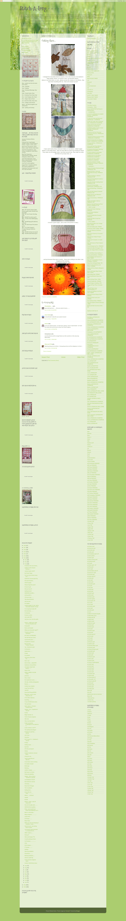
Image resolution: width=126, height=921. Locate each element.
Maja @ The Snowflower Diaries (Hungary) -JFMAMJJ (94, 260)
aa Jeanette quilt (91, 583)
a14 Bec (89, 734)
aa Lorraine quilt (91, 606)
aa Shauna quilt (91, 656)
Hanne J (89, 437)
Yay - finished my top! (30, 647)
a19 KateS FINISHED (92, 497)
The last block (28, 704)
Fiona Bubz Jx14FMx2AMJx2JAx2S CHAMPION (92, 346)
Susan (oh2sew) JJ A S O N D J (94, 58)
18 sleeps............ (28, 783)
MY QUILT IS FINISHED (30, 635)
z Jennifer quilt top (91, 701)
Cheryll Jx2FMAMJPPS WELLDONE (92, 329)
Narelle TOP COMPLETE (93, 71)
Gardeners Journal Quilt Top (31, 578)
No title (26, 799)
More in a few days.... (29, 812)
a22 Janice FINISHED (92, 502)
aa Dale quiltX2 (90, 555)
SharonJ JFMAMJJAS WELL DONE (95, 406)
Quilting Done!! (28, 591)
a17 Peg (89, 739)
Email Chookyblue (26, 50)
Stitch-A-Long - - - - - (41, 8)
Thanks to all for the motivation (29, 633)
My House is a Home (29, 772)
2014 (25, 553)
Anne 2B (89, 692)
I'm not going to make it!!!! (30, 608)
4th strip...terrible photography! (32, 682)
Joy (88, 87)
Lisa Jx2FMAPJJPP (92, 374)
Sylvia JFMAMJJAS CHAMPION (95, 417)
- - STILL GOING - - (91, 221)
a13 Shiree (89, 732)
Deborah (89, 433)
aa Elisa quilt (90, 567)
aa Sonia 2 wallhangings (93, 662)
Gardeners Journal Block (30, 665)
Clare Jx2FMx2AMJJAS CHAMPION (92, 334)
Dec (26, 559)
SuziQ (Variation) (91, 457)
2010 (25, 886)
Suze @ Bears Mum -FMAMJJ (94, 300)
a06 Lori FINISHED (91, 472)
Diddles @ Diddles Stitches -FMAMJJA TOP (94, 201)
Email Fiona (25, 46)
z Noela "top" (90, 792)
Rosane (89, 450)
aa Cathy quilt (90, 552)
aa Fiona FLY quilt (91, 572)
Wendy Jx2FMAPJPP (92, 423)
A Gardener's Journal (29, 641)
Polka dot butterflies (29, 774)
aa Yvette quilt (90, 688)
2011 (25, 884)
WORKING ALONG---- (30, 593)
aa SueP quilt (90, 664)
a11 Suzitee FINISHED (92, 482)
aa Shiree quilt (90, 660)
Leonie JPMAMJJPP (92, 372)
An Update (27, 603)
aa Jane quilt (90, 582)
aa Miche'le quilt (91, 623)
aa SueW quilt (90, 668)
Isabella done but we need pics (94, 694)
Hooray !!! (27, 834)
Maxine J (89, 54)
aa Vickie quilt (90, 684)
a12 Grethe (89, 730)
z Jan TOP (89, 525)
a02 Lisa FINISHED (92, 465)
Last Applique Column (30, 779)
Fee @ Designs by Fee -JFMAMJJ (95, 246)
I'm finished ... (28, 649)
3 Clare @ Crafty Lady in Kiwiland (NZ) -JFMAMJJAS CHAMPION (95, 122)
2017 (25, 547)
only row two (27, 601)
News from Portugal (29, 785)
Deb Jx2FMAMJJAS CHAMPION (95, 339)
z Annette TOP (90, 521)
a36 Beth (89, 775)
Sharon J (89, 56)
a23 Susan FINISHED (92, 504)
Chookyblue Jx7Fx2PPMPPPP (94, 332)
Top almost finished (29, 599)
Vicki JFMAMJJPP (91, 421)
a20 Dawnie (90, 745)
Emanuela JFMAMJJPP (92, 342)
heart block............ (29, 853)
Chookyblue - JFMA (92, 107)
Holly (88, 84)
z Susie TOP (90, 536)
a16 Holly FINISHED (92, 491)
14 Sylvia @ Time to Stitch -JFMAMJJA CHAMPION (93, 159)
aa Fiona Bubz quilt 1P (92, 570)
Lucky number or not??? (30, 727)
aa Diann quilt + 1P (91, 565)
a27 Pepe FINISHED (92, 512)
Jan (26, 882)
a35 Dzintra (90, 771)
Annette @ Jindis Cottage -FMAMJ (95, 228)
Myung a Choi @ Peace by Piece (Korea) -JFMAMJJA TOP (95, 204)
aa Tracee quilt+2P (91, 681)
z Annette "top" (90, 777)
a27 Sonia (89, 758)
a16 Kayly (89, 737)
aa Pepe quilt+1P (91, 634)
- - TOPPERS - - (91, 166)
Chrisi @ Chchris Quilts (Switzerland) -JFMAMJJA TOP (94, 186)
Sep (26, 865)
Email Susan (25, 52)
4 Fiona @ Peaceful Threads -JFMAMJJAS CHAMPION (94, 125)
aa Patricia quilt (90, 630)
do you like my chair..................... (29, 792)
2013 (25, 555)
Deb (88, 65)
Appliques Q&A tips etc (92, 310)
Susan (46, 323)
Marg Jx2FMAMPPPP (92, 378)
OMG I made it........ (29, 832)
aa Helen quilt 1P (91, 576)
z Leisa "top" (90, 786)
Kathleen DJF (90, 442)
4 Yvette (89, 715)
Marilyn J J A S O (91, 60)
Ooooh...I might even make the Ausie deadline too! (31, 623)
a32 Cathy (89, 766)
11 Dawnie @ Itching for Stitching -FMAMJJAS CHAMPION (95, 150)
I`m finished (27, 613)
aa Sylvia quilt (90, 675)
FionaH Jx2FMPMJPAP (92, 349)
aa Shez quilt (90, 658)
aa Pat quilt (90, 628)
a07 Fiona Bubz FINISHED (93, 474)
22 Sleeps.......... (28, 818)
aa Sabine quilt (90, 643)
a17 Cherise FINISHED (92, 493)
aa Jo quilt (89, 585)
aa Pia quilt (90, 638)
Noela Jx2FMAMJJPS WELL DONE (95, 391)
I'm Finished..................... (30, 841)
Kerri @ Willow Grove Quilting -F (94, 253)
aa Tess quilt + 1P (91, 679)
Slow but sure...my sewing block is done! (31, 827)
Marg (88, 76)
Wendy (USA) (90, 72)
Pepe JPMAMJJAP (91, 394)
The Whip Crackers (91, 105)
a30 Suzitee (90, 762)
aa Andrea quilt (90, 546)
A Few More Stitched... (30, 697)
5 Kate (88, 717)
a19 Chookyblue (91, 743)
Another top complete (30, 686)
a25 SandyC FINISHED (92, 508)
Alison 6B (89, 690)
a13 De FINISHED (91, 485)
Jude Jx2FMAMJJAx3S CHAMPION (92, 363)
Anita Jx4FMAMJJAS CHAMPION (95, 320)
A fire (26, 843)
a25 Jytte (89, 754)
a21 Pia (89, 747)
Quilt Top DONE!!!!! (29, 851)
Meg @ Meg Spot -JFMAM (93, 274)
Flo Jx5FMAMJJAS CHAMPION (94, 350)
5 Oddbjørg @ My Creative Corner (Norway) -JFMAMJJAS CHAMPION (95, 129)
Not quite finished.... (29, 580)
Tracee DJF (90, 459)
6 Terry (88, 719)
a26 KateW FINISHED (92, 510)
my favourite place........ (30, 639)
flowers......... (27, 684)
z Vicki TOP (90, 540)
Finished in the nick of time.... (31, 565)
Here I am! (27, 660)
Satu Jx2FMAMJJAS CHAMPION (95, 401)
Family (26, 712)
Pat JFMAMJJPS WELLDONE (94, 392)
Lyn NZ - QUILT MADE (92, 95)
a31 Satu (89, 764)
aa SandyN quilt (91, 651)
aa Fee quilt (90, 568)
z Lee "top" (89, 784)
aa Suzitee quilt (90, 673)
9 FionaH (89, 724)
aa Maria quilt (90, 619)
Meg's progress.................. (30, 814)
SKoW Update (28, 582)
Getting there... (28, 790)
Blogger (78, 911)
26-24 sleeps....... (28, 845)
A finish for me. (28, 756)
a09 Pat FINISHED (91, 478)
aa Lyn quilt (90, 608)
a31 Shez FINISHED (92, 519)
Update (26, 797)
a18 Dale (89, 741)
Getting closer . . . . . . (29, 744)
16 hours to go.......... (29, 597)
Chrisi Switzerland (91, 85)
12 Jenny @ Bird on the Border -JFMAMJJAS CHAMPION (94, 153)
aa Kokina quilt (90, 596)
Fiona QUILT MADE (92, 99)
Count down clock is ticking (31, 761)
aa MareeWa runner (91, 615)
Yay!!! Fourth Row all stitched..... (29, 759)
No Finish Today (28, 573)
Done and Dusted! (29, 628)
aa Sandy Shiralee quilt (92, 649)
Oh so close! (27, 677)
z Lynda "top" (90, 788)
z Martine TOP (90, 530)
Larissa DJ (89, 446)
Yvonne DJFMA (91, 461)
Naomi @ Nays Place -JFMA (94, 279)
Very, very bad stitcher (30, 721)
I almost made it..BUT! (30, 571)
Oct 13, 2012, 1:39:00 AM (50, 339)
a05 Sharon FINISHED (92, 470)
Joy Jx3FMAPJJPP (91, 361)
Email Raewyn (25, 48)
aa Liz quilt (89, 602)
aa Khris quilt (90, 595)
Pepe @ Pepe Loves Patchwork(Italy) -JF (92, 289)
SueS (88, 454)
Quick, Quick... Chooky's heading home (30, 706)
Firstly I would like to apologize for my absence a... (32, 724)
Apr (26, 876)
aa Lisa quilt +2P (91, 600)
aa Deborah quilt (91, 561)
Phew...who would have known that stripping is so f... (32, 809)
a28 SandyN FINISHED (92, 514)
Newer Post (46, 357)
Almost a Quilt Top (29, 857)
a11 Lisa (89, 728)
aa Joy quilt (90, 587)
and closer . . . (28, 735)
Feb (26, 880)
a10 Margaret (90, 726)
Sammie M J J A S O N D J (93, 52)
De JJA (89, 67)
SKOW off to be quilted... (30, 807)
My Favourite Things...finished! (29, 644)
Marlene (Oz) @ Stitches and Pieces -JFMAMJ (94, 265)
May (26, 874)
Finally (26, 653)
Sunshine (27, 737)
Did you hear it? (28, 589)
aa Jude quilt (90, 589)
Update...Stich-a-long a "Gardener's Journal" (30, 777)
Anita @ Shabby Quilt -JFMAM (94, 226)
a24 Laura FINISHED (92, 506)
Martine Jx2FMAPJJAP (92, 387)
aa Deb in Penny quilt (92, 559)
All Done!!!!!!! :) (28, 595)
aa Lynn (89, 611)
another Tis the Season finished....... (30, 568)
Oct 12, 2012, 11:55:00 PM (51, 329)
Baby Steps (27, 820)
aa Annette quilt (90, 550)
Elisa (88, 435)
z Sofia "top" (90, 794)
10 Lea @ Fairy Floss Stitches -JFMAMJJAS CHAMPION (94, 147)
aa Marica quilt (90, 621)
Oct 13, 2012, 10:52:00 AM (51, 348)
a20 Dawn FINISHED (92, 499)
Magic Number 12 (29, 714)
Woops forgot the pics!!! (30, 584)
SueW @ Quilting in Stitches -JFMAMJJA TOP (94, 176)
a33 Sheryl (89, 767)
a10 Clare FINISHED (92, 480)
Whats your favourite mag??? (31, 630)
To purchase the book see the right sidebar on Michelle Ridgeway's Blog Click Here (30, 41)
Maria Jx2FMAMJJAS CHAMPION (95, 382)
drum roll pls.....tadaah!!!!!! (30, 662)
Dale (88, 431)
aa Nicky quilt (90, 625)
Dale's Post (27, 670)
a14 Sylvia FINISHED (92, 487)
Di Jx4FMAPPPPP (91, 340)
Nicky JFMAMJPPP (91, 389)
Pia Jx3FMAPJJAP (91, 396)
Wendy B (89, 82)
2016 (25, 549)
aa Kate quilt (90, 591)
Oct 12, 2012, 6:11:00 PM (50, 310)
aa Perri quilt (90, 636)
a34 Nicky (89, 769)
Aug (26, 867)
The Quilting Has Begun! (30, 729)
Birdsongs (27, 766)
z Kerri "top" (90, 782)
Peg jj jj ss (89, 74)
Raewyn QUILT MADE (92, 97)
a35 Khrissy (90, 773)
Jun (26, 871)
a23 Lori (89, 750)
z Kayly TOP (90, 527)
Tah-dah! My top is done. (30, 637)
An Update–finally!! (29, 763)
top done (27, 746)
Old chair (27, 718)
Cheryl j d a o (90, 69)
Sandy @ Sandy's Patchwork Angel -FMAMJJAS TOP (95, 169)
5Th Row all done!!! (29, 748)
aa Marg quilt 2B (91, 617)
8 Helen (89, 722)
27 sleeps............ (28, 847)
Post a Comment (47, 351)
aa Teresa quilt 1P (91, 677)
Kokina (89, 444)
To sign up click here (27, 38)
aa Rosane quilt (91, 641)
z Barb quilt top (90, 698)
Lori (88, 80)
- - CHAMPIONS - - (91, 112)
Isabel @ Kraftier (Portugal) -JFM (95, 248)
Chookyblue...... (48, 306)
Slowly (26, 751)
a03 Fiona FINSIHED (92, 467)
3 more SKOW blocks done (31, 701)
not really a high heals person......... (30, 667)
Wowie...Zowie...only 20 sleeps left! (30, 802)
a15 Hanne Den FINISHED (93, 489)
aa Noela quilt (90, 626)
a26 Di (88, 756)
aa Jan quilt (90, 580)
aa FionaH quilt (90, 574)
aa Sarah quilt (90, 653)
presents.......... (28, 675)
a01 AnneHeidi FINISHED (93, 463)
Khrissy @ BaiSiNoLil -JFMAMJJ (95, 254)
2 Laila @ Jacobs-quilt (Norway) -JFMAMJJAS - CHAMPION (95, 119)
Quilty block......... (28, 651)
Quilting (26, 849)
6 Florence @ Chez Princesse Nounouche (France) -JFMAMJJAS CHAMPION (95, 133)
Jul (25, 869)
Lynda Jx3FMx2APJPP (92, 376)
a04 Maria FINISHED (92, 469)
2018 (25, 545)
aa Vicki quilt (90, 683)
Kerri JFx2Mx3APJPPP (92, 367)
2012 (25, 558)
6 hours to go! (28, 586)
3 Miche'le (89, 713)
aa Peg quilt (90, 632)
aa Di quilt (89, 563)
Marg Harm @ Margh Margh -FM (94, 263)
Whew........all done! (29, 795)
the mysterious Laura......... (31, 679)
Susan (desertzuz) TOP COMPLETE (92, 63)
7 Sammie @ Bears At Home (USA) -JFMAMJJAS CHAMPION (95, 137)
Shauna (89, 452)
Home (63, 357)
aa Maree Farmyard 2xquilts (93, 613)
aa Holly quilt (90, 578)
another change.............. (30, 770)
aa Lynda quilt (90, 610)
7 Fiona (89, 721)
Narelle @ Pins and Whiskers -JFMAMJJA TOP (94, 195)
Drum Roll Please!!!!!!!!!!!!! (30, 692)
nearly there (27, 816)
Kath (88, 441)
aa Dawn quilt (90, 557)
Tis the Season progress (30, 716)
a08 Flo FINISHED (91, 476)
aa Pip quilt (90, 640)
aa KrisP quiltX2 (91, 598)
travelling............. (28, 699)
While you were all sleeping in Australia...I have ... (32, 823)
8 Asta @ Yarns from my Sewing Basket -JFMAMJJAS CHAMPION (95, 140)
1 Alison (89, 709)
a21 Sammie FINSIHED (92, 500)
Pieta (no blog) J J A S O (93, 51)
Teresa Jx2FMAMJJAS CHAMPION (95, 419)
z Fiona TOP (90, 523)
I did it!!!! (26, 690)
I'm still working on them (30, 839)
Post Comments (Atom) (53, 360)
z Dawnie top (90, 699)
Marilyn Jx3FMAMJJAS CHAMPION (92, 384)
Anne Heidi (47, 314)
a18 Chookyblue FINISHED (93, 495)
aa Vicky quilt (90, 686)
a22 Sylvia (89, 749)
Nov (26, 561)
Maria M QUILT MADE (92, 78)
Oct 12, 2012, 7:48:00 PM (50, 318)
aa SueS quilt (90, 666)
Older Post (80, 357)
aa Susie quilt (90, 669)
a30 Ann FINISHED (91, 517)
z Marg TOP (90, 528)
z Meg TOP (90, 532)
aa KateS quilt (90, 593)
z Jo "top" (89, 780)
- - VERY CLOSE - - (91, 207)
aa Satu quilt (90, 654)
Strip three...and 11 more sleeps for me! (30, 695)
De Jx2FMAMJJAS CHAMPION (94, 337)
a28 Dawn (89, 760)
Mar (26, 878)
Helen (88, 439)
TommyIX (68, 911)
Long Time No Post (29, 688)
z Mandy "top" (90, 790)
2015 (25, 551)
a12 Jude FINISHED (92, 484)
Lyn (88, 448)
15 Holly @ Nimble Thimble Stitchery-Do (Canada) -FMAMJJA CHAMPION (95, 163)
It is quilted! (27, 655)
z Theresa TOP (90, 538)
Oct (26, 563)
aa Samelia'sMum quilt (92, 645)
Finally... (26, 742)
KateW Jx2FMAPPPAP (92, 365)
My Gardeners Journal (30, 781)
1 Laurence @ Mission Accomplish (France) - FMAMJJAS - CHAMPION (95, 115)
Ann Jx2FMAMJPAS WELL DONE (95, 322)
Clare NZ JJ (90, 89)
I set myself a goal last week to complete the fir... (31, 830)
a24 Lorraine (90, 752)
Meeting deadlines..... (30, 855)
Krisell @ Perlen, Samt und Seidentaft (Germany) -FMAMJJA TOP (95, 172)
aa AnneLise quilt (91, 548)
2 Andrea (89, 711)
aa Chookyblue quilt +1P (93, 553)
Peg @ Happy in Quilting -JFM (94, 283)
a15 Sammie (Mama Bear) (93, 736)
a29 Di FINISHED (91, 515)
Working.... (27, 768)
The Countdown (28, 787)
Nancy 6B (89, 696)
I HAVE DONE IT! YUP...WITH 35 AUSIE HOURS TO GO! (32, 606)
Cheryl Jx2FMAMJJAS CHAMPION (95, 327)
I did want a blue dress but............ (30, 658)
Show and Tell (48, 344)
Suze (88, 456)
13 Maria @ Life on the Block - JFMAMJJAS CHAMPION (94, 156)
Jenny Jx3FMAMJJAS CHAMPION (95, 359)
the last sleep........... (29, 610)
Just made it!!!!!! (28, 617)
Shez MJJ (89, 93)
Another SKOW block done (31, 863)
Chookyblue (90, 91)
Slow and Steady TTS (30, 837)
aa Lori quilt (90, 604)
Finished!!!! (27, 626)
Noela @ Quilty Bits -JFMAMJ (94, 281)
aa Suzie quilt (90, 671)
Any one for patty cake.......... (31, 805)
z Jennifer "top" (90, 779)
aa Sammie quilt (91, 647)
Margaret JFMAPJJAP (92, 380)
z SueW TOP (90, 534)
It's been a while (28, 615)
